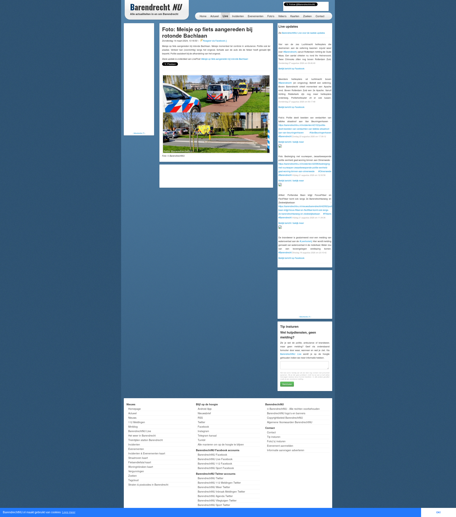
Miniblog (133, 426)
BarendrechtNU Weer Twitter (214, 487)
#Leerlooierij (306, 241)
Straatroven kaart (138, 458)
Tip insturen (273, 437)
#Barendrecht (290, 51)
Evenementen (255, 16)
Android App (205, 408)
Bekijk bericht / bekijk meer (291, 141)
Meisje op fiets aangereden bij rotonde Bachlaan (224, 58)
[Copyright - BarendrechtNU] (216, 114)
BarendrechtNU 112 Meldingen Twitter (219, 482)
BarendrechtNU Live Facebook (215, 459)
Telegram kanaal (207, 435)
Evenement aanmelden (280, 445)
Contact (320, 16)
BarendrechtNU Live (290, 353)
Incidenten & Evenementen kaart (146, 453)
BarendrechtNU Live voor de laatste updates (303, 32)
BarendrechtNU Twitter (210, 478)
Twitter (201, 422)
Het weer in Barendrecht (142, 435)
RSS (200, 417)
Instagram (203, 431)
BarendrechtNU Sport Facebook (216, 468)
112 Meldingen (136, 422)
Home (203, 16)
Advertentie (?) (139, 133)
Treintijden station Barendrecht (145, 440)
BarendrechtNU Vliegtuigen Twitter (217, 500)
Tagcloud (133, 480)
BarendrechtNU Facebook (212, 454)
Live (225, 16)
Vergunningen (136, 471)
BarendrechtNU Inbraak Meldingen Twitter (221, 491)
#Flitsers (327, 213)
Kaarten (294, 16)
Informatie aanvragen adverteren (285, 450)
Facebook (203, 426)
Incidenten (238, 16)
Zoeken (307, 16)
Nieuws (132, 417)
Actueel (214, 16)
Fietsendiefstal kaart (139, 462)
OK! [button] (438, 512)
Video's (282, 16)
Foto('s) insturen (276, 441)
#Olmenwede (324, 171)
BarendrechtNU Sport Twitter (214, 505)
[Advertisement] (139, 77)
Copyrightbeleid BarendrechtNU (285, 417)
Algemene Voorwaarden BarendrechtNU (289, 422)
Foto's (270, 16)
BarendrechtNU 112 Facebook (215, 463)
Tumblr (202, 440)
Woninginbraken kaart (140, 466)
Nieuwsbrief (204, 413)
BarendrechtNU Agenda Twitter (215, 496)
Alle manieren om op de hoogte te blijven (221, 444)
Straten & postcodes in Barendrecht (148, 484)
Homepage (134, 408)
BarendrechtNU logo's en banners (286, 413)
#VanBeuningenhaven (320, 132)
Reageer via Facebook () (215, 40)
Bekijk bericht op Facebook (291, 68)
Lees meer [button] (68, 512)
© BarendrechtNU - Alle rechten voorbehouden (293, 408)
